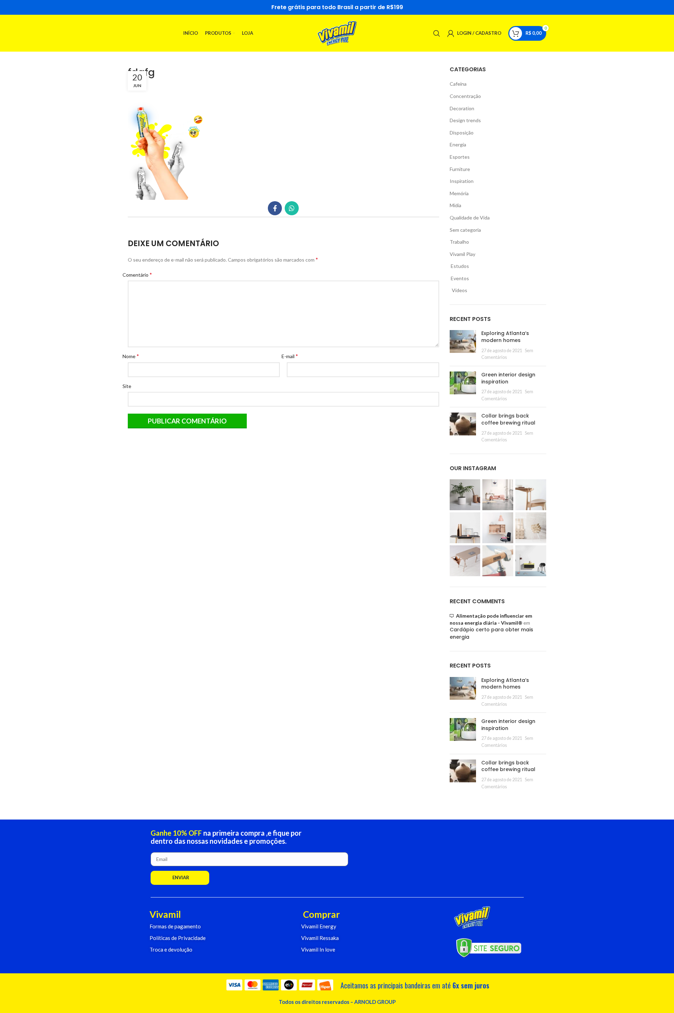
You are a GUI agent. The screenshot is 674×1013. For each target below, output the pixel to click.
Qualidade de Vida (470, 218)
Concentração (465, 96)
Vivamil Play (462, 254)
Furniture (460, 169)
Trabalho (459, 242)
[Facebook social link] (275, 208)
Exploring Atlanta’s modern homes (505, 337)
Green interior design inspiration (508, 378)
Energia (458, 144)
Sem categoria (465, 230)
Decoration (462, 108)
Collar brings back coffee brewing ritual (508, 419)
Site (129, 386)
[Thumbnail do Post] (463, 345)
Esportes (460, 157)
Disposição (462, 133)
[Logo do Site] (337, 32)
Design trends (465, 120)
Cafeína (458, 84)
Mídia (455, 205)
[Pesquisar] (437, 33)
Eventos (459, 278)
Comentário (140, 274)
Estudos (459, 266)
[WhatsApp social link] (292, 208)
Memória (459, 193)
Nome (133, 356)
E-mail (292, 356)
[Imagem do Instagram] (465, 494)
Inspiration (462, 181)
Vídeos (458, 290)
